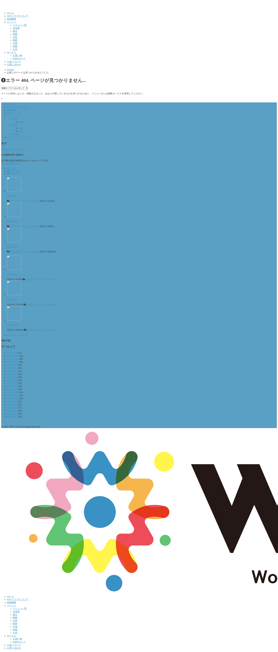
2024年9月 (12, 401)
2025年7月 (12, 371)
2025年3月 (12, 383)
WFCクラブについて (17, 16)
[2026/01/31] (14, 191)
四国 (15, 46)
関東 (15, 34)
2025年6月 (12, 374)
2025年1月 (12, 389)
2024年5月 (12, 413)
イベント (11, 22)
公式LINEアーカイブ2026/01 (24, 201)
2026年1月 (12, 353)
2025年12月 (13, 356)
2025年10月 (13, 362)
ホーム (10, 13)
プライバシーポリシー (18, 137)
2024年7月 (12, 407)
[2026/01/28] (14, 241)
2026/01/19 (12, 325)
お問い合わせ (14, 64)
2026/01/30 (12, 221)
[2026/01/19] (14, 320)
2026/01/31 (12, 196)
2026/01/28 (12, 246)
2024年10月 (13, 398)
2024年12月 (13, 392)
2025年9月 (12, 365)
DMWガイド (19, 58)
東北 (15, 31)
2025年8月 (12, 368)
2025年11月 (13, 359)
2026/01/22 (12, 299)
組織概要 (11, 19)
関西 (15, 40)
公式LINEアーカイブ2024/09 (11, 149)
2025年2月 (12, 386)
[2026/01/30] (14, 216)
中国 (15, 43)
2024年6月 (12, 410)
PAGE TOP (269, 629)
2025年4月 (12, 380)
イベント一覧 (20, 25)
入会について (14, 61)
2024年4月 (12, 416)
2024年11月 (13, 395)
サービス (11, 52)
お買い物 (17, 55)
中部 (15, 37)
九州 (15, 49)
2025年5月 (12, 377)
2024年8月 (12, 404)
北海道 (16, 28)
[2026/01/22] (14, 294)
